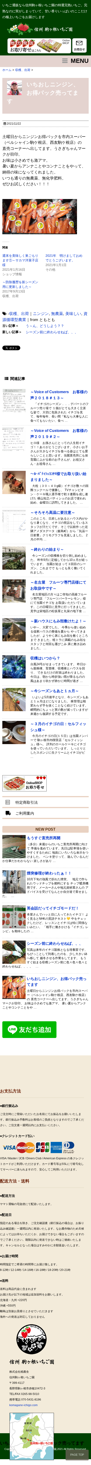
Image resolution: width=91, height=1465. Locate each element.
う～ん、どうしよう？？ (45, 326)
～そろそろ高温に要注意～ (52, 512)
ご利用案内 (24, 813)
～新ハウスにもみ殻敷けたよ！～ (58, 621)
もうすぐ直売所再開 (43, 838)
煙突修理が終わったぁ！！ (49, 873)
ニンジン (41, 314)
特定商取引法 (26, 802)
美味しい (73, 314)
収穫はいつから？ (47, 658)
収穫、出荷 (19, 314)
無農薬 (57, 314)
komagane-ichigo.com (23, 1405)
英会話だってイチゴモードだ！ (53, 908)
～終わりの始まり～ (47, 549)
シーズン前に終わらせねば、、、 (52, 332)
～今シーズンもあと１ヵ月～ (54, 691)
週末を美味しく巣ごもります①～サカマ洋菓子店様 (20, 260)
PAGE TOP (77, 1454)
